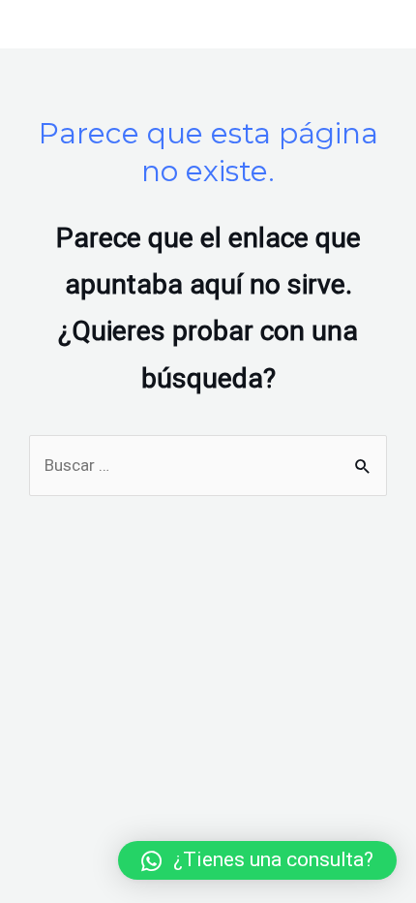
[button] (257, 860)
